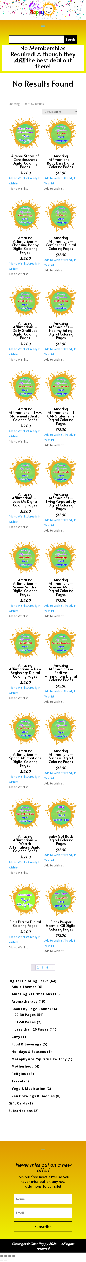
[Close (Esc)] (13, 1256)
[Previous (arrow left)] (1, 1260)
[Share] (9, 1256)
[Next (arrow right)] (5, 1260)
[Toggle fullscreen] (5, 1256)
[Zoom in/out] (1, 1256)
